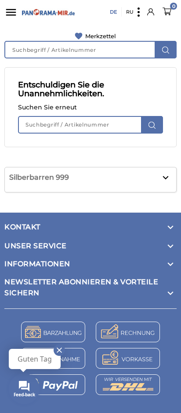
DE (113, 12)
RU (130, 12)
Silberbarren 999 (39, 177)
